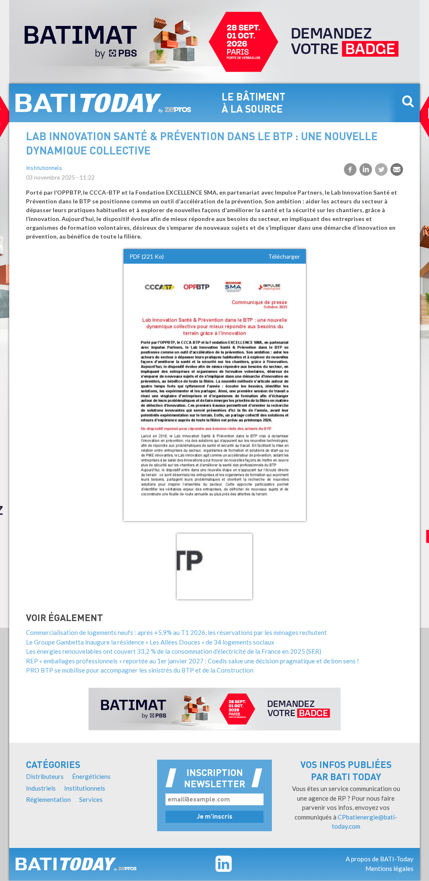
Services (91, 799)
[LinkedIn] (365, 169)
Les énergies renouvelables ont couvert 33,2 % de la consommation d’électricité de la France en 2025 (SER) (173, 651)
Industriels (41, 788)
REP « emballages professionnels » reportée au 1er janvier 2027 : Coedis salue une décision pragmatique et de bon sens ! (192, 661)
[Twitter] (381, 169)
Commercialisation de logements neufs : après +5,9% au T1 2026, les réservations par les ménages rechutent (176, 632)
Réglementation (48, 799)
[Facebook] (350, 169)
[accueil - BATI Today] (103, 103)
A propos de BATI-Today (379, 859)
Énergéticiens (91, 776)
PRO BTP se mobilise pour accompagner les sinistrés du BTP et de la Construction (139, 670)
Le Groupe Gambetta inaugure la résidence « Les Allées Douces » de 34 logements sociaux (150, 642)
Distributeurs (45, 776)
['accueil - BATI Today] (76, 864)
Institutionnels (44, 168)
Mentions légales (389, 868)
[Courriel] (396, 169)
